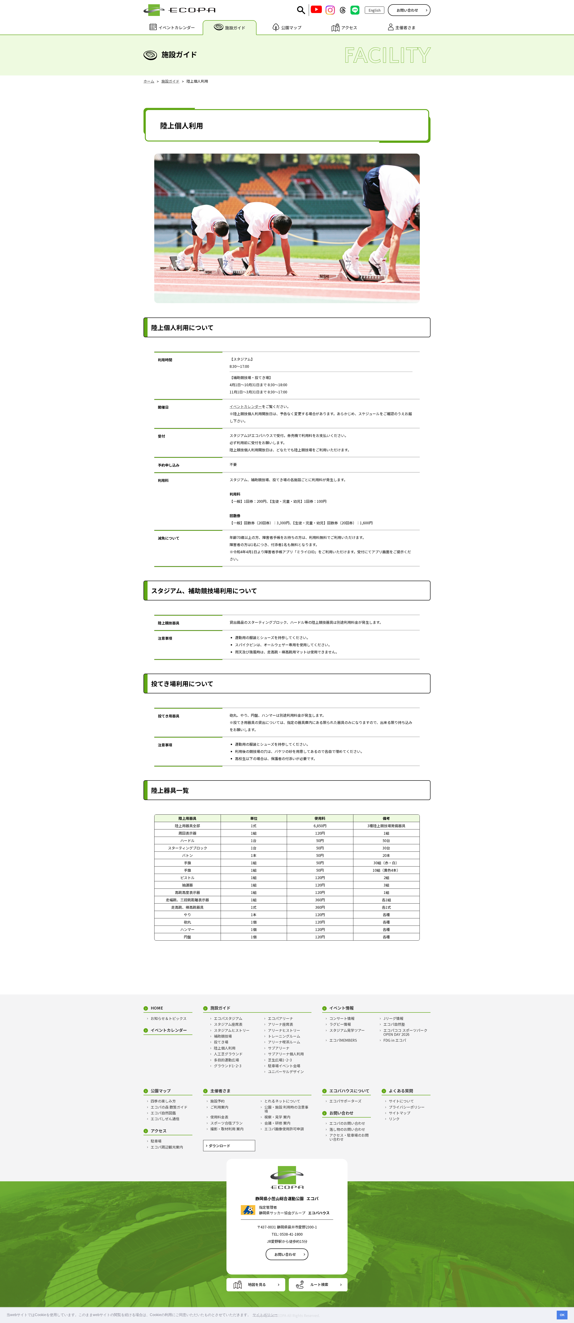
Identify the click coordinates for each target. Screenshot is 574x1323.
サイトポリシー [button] (265, 1315)
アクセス (159, 1130)
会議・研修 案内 (277, 1123)
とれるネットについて (282, 1101)
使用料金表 (219, 1117)
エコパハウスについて (349, 1090)
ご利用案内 (219, 1107)
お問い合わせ (407, 10)
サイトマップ (399, 1113)
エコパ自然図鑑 (163, 1113)
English (374, 10)
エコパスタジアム (228, 1018)
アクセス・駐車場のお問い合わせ (349, 1137)
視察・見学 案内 (277, 1117)
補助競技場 (223, 1036)
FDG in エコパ (394, 1040)
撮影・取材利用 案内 (227, 1129)
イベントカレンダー (246, 406)
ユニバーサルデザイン (286, 1071)
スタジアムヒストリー (232, 1030)
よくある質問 (401, 1090)
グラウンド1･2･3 (227, 1066)
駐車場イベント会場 (284, 1066)
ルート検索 (319, 1284)
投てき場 (221, 1042)
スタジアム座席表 (228, 1024)
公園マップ (161, 1090)
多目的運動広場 (226, 1060)
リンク (394, 1119)
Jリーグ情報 (393, 1018)
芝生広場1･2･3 (280, 1060)
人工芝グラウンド (228, 1054)
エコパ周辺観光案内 (167, 1147)
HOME (157, 1007)
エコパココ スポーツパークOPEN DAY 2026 (405, 1032)
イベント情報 (341, 1007)
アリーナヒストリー (284, 1030)
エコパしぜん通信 (165, 1119)
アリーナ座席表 (280, 1024)
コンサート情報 (341, 1018)
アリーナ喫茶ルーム (284, 1042)
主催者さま (220, 1090)
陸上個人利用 (224, 1048)
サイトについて (401, 1101)
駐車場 (156, 1141)
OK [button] (562, 1315)
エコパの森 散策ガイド (169, 1107)
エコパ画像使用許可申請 (284, 1129)
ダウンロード (219, 1145)
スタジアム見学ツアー (347, 1030)
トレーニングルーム (284, 1036)
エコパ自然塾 (394, 1024)
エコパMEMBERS (343, 1040)
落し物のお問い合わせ (347, 1129)
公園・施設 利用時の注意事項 (286, 1109)
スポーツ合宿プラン (226, 1123)
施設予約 (217, 1101)
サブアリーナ (278, 1048)
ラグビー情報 (340, 1024)
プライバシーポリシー (407, 1107)
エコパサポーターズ (345, 1101)
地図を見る (257, 1284)
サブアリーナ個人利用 (286, 1054)
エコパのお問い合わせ (347, 1123)
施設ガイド (220, 1007)
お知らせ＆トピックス (169, 1018)
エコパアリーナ (280, 1018)
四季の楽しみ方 (163, 1101)
